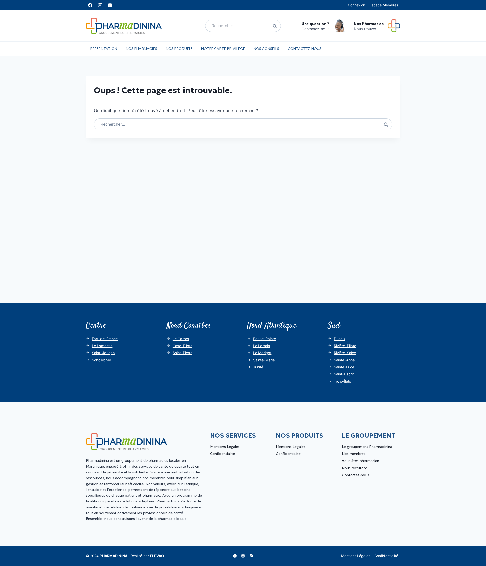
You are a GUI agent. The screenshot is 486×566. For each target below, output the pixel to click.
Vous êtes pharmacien (360, 460)
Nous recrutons (355, 468)
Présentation (103, 48)
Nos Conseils (266, 48)
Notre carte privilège (223, 48)
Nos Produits (179, 48)
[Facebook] (90, 5)
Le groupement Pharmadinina (367, 446)
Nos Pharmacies (141, 48)
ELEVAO (157, 556)
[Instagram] (100, 5)
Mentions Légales (225, 446)
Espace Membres (384, 5)
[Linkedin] (110, 5)
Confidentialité (222, 453)
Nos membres (354, 453)
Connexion (356, 5)
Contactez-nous (304, 48)
